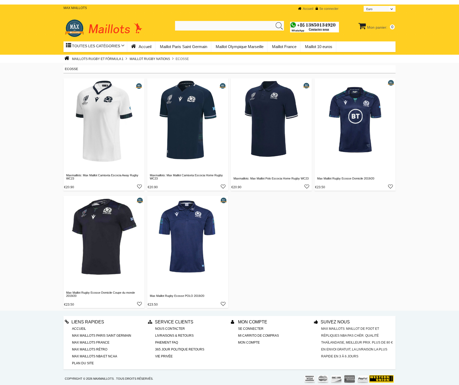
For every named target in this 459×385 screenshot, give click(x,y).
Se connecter (328, 9)
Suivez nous (335, 322)
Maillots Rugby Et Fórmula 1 (98, 59)
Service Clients (174, 322)
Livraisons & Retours (174, 335)
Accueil (308, 9)
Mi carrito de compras (258, 335)
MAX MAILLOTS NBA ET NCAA (94, 356)
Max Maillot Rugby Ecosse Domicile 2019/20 (345, 178)
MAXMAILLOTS (103, 378)
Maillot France (284, 46)
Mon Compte (252, 322)
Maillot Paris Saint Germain (183, 46)
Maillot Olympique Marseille (240, 46)
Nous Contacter (170, 329)
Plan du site (83, 363)
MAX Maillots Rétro (89, 349)
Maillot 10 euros (318, 46)
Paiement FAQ (166, 342)
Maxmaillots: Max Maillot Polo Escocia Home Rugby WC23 (271, 178)
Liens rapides (87, 322)
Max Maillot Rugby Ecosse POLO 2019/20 (177, 295)
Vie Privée (164, 356)
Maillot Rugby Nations (150, 59)
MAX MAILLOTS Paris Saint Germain (101, 335)
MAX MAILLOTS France (90, 342)
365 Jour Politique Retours (179, 349)
